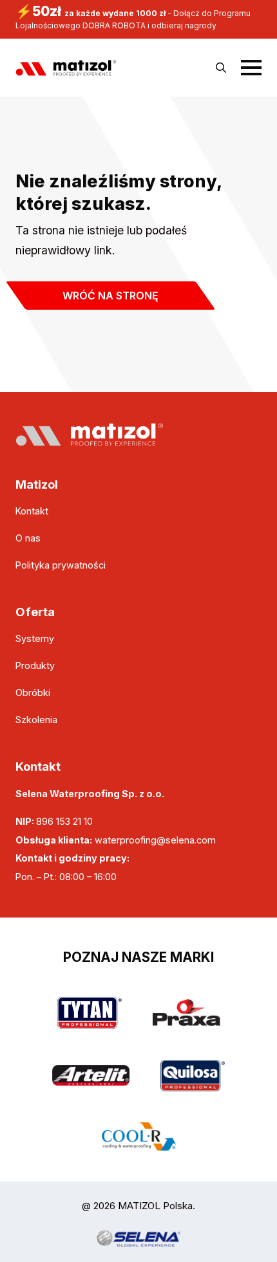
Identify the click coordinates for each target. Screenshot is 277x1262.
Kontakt (31, 510)
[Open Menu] (251, 67)
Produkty (35, 665)
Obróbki (32, 692)
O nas (28, 537)
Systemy (34, 638)
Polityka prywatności (60, 565)
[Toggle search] (221, 67)
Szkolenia (36, 719)
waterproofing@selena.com (155, 839)
